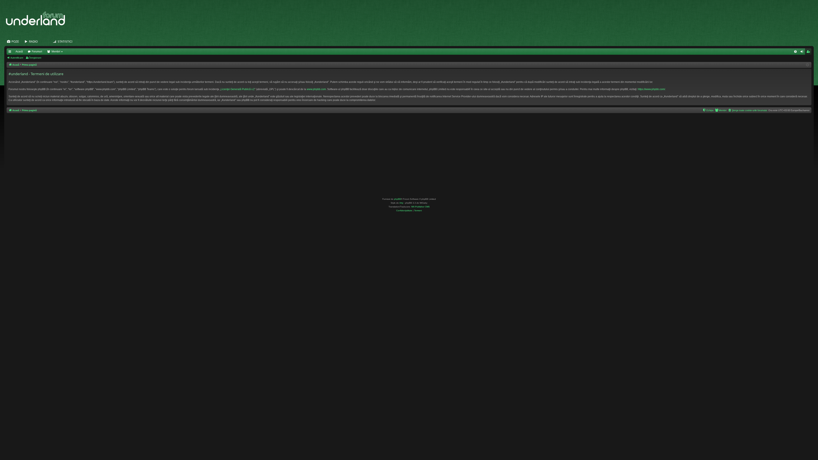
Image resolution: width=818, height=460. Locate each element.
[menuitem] (795, 51)
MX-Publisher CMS (420, 207)
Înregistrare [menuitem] (809, 52)
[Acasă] (37, 18)
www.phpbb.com (316, 89)
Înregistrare (35, 57)
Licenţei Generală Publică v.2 (238, 89)
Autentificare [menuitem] (802, 52)
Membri (56, 51)
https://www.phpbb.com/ (651, 89)
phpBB (397, 199)
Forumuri (37, 51)
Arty (401, 203)
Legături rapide (10, 52)
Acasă (19, 51)
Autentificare (16, 57)
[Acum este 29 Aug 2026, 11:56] (807, 65)
